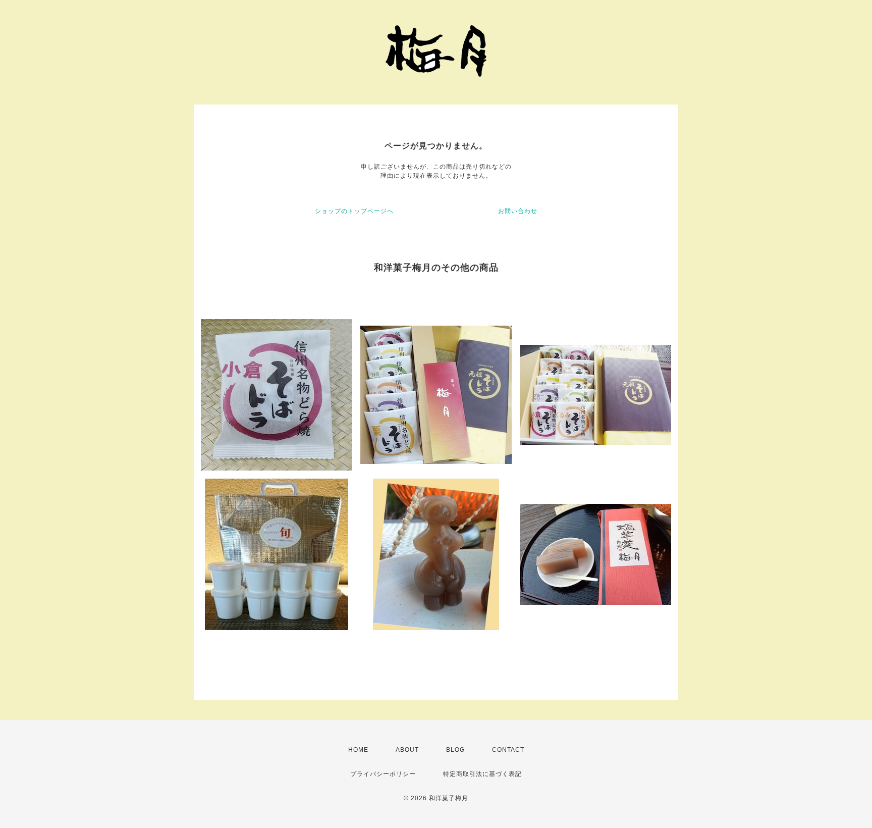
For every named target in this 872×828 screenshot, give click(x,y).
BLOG (455, 749)
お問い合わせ (517, 211)
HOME (358, 749)
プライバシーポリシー (383, 774)
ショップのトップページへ (354, 211)
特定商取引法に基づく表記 (482, 774)
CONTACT (508, 749)
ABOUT (407, 749)
